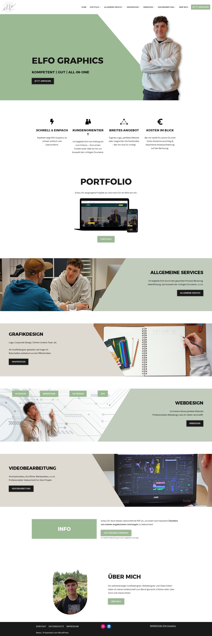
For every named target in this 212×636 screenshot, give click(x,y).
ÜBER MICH (183, 7)
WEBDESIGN (194, 423)
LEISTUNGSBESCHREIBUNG (116, 533)
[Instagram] (103, 626)
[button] (100, 7)
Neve (38, 632)
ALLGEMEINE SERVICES (190, 293)
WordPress (63, 632)
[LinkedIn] (109, 626)
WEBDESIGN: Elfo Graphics (163, 625)
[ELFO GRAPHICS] (9, 7)
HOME (83, 7)
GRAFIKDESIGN (18, 361)
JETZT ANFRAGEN (200, 7)
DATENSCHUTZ (56, 626)
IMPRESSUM (72, 626)
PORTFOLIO (106, 239)
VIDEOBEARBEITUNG (21, 488)
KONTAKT (41, 626)
